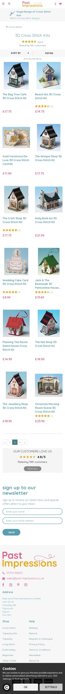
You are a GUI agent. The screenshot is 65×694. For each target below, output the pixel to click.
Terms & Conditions (39, 649)
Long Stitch (8, 644)
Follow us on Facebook (3, 585)
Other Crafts (9, 660)
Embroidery (8, 649)
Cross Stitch (9, 627)
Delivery (33, 627)
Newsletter (35, 655)
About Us (34, 660)
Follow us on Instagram (26, 585)
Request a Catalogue (40, 638)
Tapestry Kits (9, 633)
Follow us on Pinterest (18, 585)
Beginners (7, 655)
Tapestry (7, 638)
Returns (33, 633)
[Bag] (60, 3)
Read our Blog (11, 585)
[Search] (9, 3)
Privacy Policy (36, 644)
